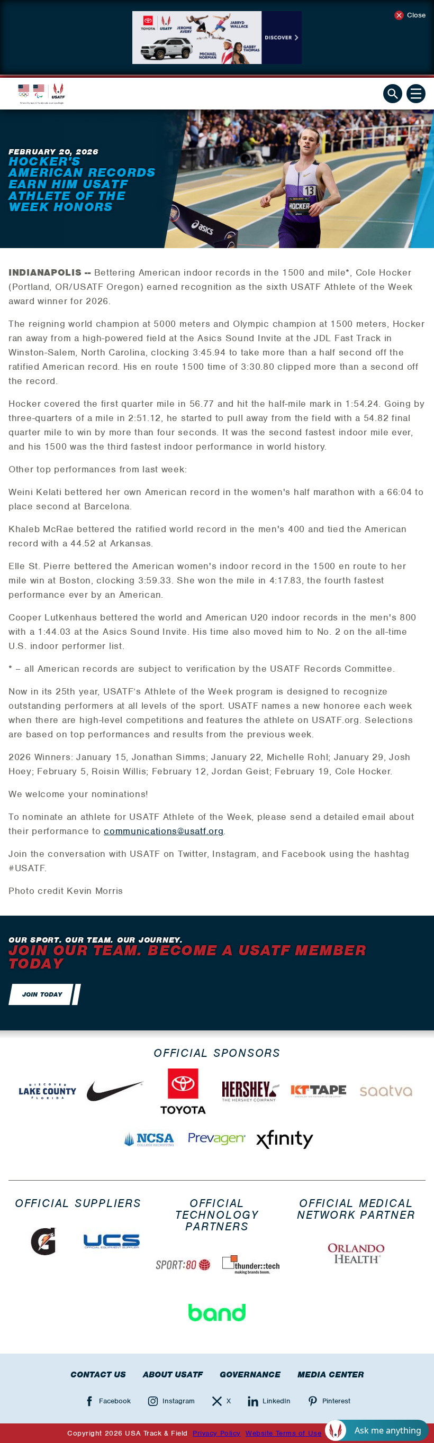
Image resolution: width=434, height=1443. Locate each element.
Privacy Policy (217, 1433)
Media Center (330, 1375)
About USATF (173, 1375)
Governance (250, 1375)
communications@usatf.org (163, 831)
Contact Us (98, 1375)
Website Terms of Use (283, 1433)
